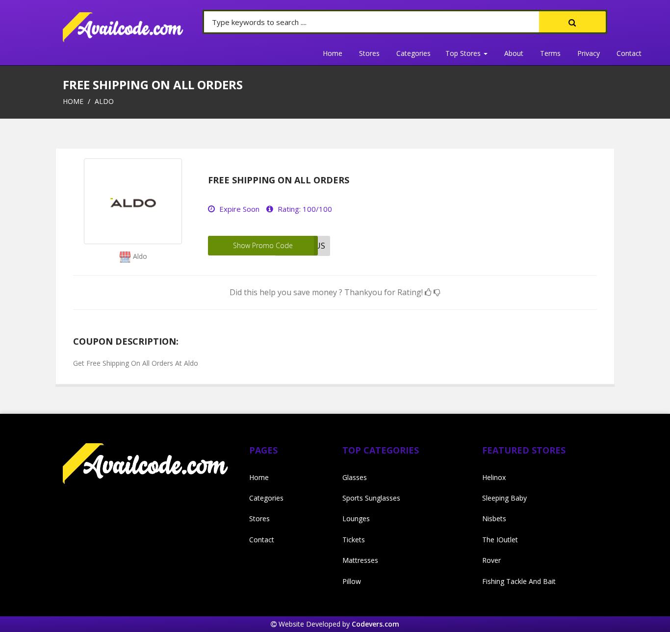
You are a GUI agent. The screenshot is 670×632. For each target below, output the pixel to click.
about (513, 53)
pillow (351, 581)
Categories (413, 53)
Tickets (353, 539)
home (73, 101)
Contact (629, 53)
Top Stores (464, 53)
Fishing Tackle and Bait (519, 581)
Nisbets (494, 518)
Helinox (494, 477)
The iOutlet (500, 539)
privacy (588, 53)
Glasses (354, 477)
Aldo (104, 101)
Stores (369, 53)
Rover (491, 560)
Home (332, 53)
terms (550, 53)
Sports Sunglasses (371, 498)
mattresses (360, 560)
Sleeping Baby (504, 498)
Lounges (356, 518)
